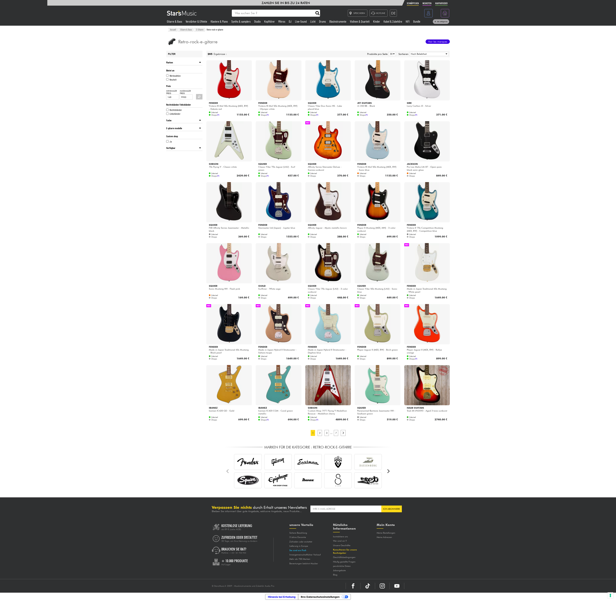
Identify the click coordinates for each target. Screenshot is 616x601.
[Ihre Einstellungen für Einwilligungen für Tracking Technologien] (610, 595)
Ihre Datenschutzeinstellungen (320, 596)
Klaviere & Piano (219, 21)
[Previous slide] (228, 471)
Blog (335, 574)
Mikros (282, 21)
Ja (171, 141)
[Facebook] (353, 586)
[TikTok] (367, 586)
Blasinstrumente (338, 21)
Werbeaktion (175, 75)
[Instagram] (382, 586)
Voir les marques (437, 41)
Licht (313, 21)
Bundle (416, 21)
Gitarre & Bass (175, 21)
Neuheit (173, 79)
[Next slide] (388, 471)
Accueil (173, 29)
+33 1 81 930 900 (238, 553)
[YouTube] (397, 586)
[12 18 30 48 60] (392, 54)
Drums (322, 21)
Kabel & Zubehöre (393, 21)
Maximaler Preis (185, 92)
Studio (257, 21)
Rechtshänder (176, 109)
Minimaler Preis (171, 92)
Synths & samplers (241, 21)
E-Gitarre (199, 29)
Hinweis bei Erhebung (281, 596)
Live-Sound (301, 21)
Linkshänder (175, 113)
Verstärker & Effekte (197, 21)
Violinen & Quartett (360, 21)
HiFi (408, 21)
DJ (290, 21)
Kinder (377, 21)
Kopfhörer (269, 21)
